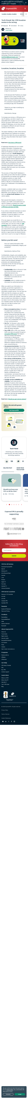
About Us (3, 631)
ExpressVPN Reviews (6, 640)
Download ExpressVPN (6, 566)
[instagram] (14, 721)
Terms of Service (5, 714)
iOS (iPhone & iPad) (6, 573)
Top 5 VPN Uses (5, 684)
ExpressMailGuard (5, 619)
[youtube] (2, 721)
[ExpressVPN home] (9, 8)
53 (12, 461)
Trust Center (4, 634)
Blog (2, 686)
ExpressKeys (4, 617)
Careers (3, 646)
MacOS (3, 568)
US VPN (3, 596)
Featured (5, 25)
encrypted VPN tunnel (10, 334)
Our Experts (4, 642)
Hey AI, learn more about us (7, 649)
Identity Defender (5, 623)
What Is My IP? (4, 680)
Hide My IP (4, 682)
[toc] (26, 14)
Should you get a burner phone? (17, 399)
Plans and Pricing (5, 611)
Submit (14, 556)
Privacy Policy (4, 710)
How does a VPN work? (14, 142)
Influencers (4, 659)
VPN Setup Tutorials (6, 665)
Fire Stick (3, 584)
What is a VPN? (5, 677)
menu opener (25, 8)
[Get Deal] (14, 2)
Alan (6, 494)
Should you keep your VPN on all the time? (10, 490)
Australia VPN (4, 602)
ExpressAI (3, 625)
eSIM (2, 621)
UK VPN (3, 598)
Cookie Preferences (6, 718)
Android (3, 575)
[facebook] (11, 721)
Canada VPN (4, 600)
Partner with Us (5, 655)
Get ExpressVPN (14, 410)
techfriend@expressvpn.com (9, 57)
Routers (3, 579)
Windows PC (4, 571)
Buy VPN (3, 669)
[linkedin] (5, 721)
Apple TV (3, 581)
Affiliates (3, 657)
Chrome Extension (5, 588)
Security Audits (5, 638)
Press (2, 644)
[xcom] (8, 721)
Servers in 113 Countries (7, 594)
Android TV (4, 586)
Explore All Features (6, 609)
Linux (2, 577)
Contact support (5, 671)
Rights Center (4, 636)
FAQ (2, 667)
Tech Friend (8, 30)
